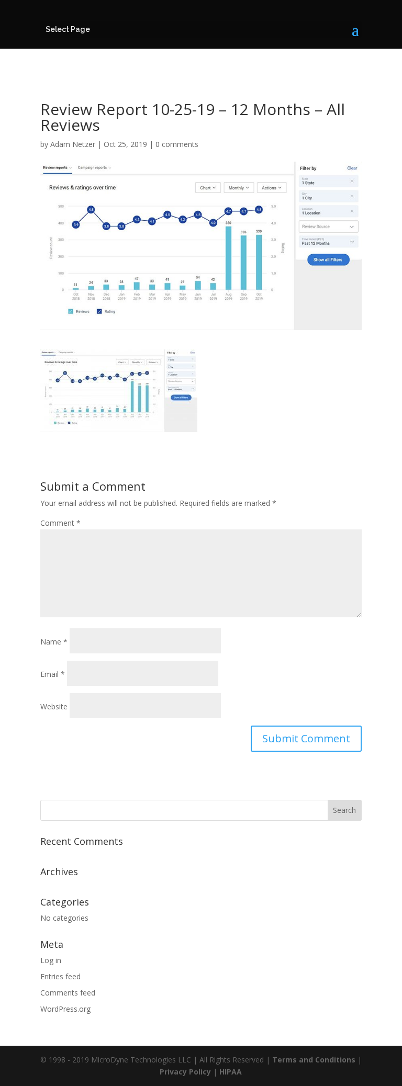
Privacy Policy (185, 1072)
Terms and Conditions (313, 1060)
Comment (60, 523)
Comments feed (67, 993)
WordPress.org (65, 1009)
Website (54, 706)
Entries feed (60, 976)
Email (52, 674)
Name (54, 642)
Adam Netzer (72, 144)
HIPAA (230, 1072)
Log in (50, 960)
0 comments (176, 144)
